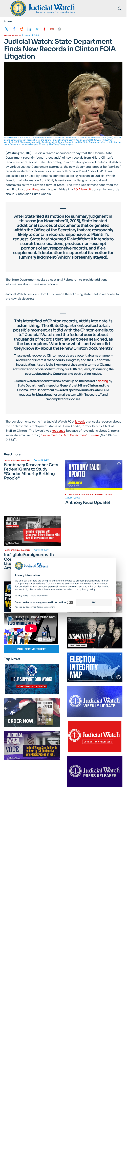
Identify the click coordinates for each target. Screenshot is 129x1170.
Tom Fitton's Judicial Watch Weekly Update (90, 494)
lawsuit (80, 422)
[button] (6, 8)
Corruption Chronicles (18, 460)
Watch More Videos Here (31, 649)
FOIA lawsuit (82, 189)
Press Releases (13, 36)
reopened (58, 431)
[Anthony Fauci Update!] (94, 475)
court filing (31, 189)
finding (103, 381)
